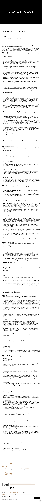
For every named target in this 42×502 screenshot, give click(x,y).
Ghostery (27, 255)
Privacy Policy (13, 494)
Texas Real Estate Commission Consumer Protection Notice (20, 483)
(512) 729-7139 (25, 469)
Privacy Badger (18, 255)
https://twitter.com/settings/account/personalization (28, 260)
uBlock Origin (32, 255)
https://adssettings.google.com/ (20, 259)
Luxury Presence (23, 492)
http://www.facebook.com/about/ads (9, 260)
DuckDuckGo (23, 255)
